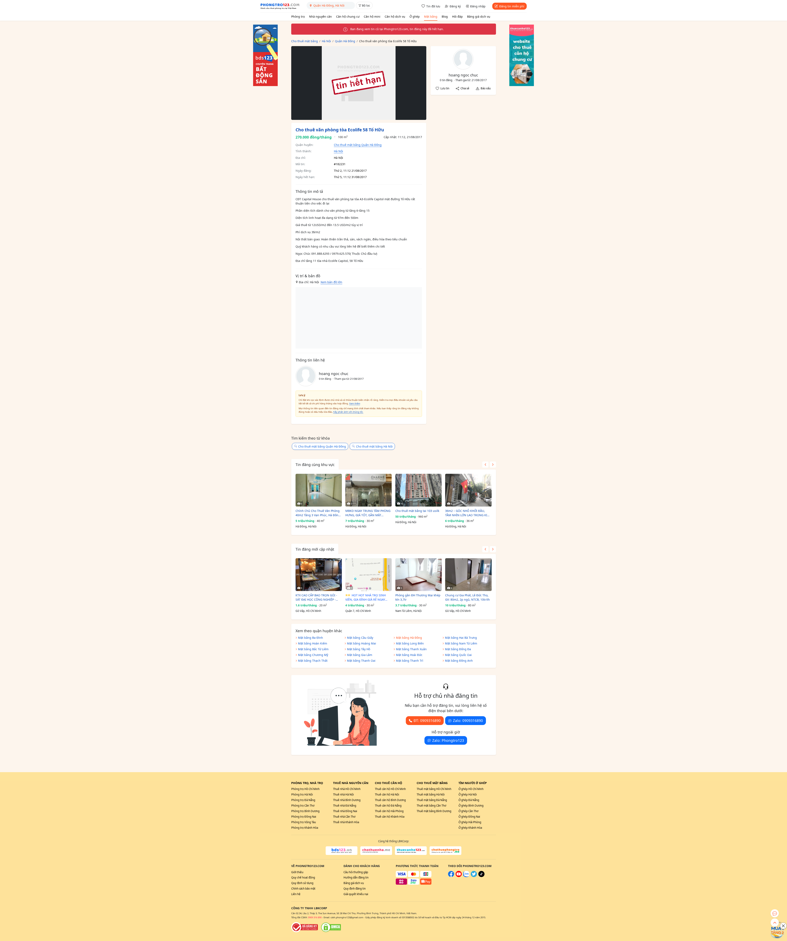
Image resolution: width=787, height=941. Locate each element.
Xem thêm (354, 403)
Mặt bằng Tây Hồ (358, 649)
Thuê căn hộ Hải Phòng (389, 811)
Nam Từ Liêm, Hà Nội (408, 611)
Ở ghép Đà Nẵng (468, 800)
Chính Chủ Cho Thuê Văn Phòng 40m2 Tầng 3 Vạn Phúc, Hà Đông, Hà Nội (318, 513)
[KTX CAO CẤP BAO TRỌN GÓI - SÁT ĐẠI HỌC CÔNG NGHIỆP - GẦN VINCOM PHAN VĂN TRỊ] (319, 574)
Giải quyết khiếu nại (355, 894)
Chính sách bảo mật (303, 888)
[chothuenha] (376, 850)
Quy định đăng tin (354, 888)
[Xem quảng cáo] (778, 932)
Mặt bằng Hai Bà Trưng (461, 638)
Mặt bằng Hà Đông (409, 638)
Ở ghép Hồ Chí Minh (470, 789)
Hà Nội (338, 151)
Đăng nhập (478, 6)
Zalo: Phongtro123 (448, 740)
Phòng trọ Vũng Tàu (303, 822)
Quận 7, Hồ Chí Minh (358, 611)
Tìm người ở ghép (472, 783)
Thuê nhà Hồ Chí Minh (347, 789)
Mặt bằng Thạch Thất (313, 661)
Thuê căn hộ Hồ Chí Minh (390, 789)
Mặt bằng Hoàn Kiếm (312, 643)
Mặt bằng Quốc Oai (458, 655)
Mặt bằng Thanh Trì (409, 661)
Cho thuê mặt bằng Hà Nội (374, 446)
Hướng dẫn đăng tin (355, 877)
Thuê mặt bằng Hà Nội (431, 794)
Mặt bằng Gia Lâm (359, 655)
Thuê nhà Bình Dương (347, 800)
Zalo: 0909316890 (468, 720)
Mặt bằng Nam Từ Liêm (461, 643)
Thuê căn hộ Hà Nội (387, 794)
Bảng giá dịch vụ (478, 16)
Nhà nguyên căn (320, 16)
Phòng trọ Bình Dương (305, 811)
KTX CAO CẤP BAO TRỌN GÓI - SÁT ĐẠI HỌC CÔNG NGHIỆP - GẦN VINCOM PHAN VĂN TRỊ (316, 597)
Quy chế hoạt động (303, 877)
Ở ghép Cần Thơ (468, 811)
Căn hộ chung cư (347, 16)
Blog (445, 16)
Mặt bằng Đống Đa (458, 649)
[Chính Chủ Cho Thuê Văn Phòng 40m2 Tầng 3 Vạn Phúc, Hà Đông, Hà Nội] (319, 490)
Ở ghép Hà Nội (467, 794)
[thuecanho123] (411, 850)
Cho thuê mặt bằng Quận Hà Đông (358, 145)
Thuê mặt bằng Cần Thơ (431, 805)
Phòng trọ (298, 16)
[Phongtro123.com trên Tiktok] (481, 876)
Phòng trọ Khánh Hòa (304, 828)
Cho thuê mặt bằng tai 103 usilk (417, 511)
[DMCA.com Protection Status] (331, 927)
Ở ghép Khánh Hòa (470, 828)
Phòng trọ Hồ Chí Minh (305, 789)
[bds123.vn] (341, 850)
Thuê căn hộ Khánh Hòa (389, 816)
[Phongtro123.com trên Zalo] (466, 876)
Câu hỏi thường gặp (355, 872)
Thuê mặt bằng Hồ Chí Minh (434, 789)
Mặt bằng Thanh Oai (361, 661)
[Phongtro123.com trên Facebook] (451, 876)
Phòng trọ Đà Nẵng (303, 800)
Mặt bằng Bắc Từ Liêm (313, 649)
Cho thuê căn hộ (388, 783)
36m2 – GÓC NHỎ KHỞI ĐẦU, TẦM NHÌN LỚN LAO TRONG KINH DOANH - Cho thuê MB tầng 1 (468, 513)
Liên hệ (295, 894)
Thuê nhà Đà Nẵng (344, 805)
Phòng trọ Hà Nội (302, 794)
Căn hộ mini (372, 16)
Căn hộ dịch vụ (395, 16)
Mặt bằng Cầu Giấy (360, 638)
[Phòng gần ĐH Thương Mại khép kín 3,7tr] (418, 574)
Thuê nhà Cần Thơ (344, 816)
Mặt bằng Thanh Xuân (411, 649)
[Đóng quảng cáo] (783, 926)
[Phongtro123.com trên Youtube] (459, 876)
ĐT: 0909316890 (427, 720)
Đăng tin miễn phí (511, 6)
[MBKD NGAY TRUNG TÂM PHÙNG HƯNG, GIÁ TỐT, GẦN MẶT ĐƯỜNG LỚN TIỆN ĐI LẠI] (368, 490)
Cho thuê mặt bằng (432, 783)
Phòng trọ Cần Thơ (302, 805)
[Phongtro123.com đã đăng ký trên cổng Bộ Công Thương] (304, 927)
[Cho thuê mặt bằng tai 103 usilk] (418, 490)
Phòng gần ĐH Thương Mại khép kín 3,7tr (417, 597)
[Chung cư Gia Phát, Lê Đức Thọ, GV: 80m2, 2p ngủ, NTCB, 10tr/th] (468, 574)
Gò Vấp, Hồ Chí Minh (308, 611)
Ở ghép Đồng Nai (469, 816)
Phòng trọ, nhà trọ (307, 783)
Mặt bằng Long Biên (410, 643)
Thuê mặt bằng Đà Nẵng (432, 800)
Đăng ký (455, 6)
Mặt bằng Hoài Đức (409, 655)
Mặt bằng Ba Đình (310, 638)
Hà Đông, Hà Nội (306, 526)
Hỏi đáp (457, 16)
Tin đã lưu (433, 6)
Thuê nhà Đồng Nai (345, 811)
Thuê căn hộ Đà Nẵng (388, 805)
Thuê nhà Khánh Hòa (346, 822)
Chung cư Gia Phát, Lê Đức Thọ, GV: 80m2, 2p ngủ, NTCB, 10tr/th (467, 597)
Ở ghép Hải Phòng (469, 822)
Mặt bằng (430, 16)
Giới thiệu (297, 872)
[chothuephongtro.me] (445, 850)
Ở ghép (414, 16)
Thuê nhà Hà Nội (343, 794)
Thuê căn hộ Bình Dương (390, 800)
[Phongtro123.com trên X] (474, 876)
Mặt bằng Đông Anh (459, 661)
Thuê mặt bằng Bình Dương (434, 811)
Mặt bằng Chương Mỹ (313, 655)
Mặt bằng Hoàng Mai (361, 643)
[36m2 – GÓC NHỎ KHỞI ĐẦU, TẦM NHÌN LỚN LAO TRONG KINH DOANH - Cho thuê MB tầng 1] (468, 490)
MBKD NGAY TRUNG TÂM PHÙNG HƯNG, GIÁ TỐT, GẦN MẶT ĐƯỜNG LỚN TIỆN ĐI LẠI (367, 513)
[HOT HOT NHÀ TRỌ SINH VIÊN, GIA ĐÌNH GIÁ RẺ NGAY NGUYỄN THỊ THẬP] (368, 574)
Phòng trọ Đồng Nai (303, 816)
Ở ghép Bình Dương (470, 805)
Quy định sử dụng (302, 883)
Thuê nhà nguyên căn (350, 783)
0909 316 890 (315, 917)
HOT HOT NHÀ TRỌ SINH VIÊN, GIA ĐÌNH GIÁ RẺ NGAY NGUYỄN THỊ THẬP (365, 597)
